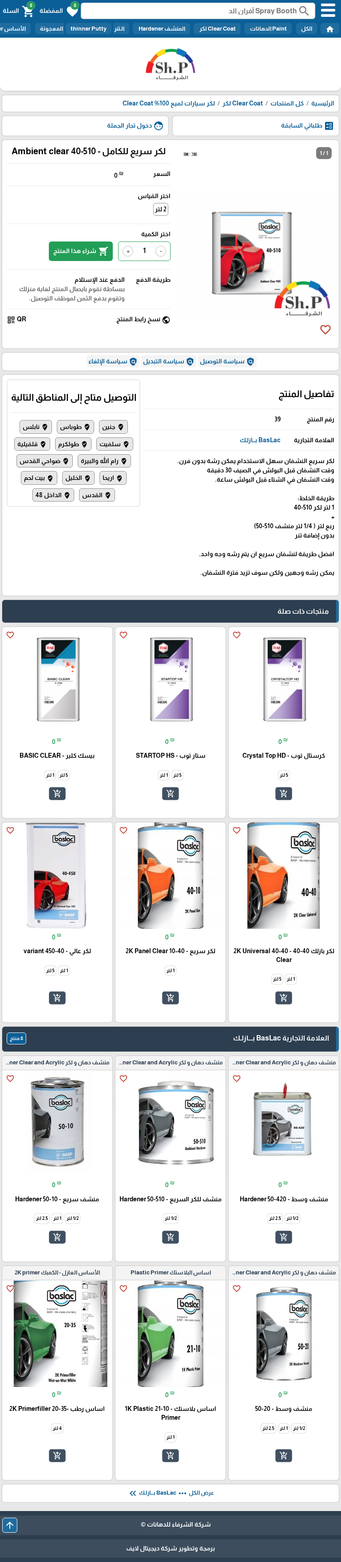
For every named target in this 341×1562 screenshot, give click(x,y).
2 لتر (161, 209)
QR (16, 320)
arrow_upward (9, 1525)
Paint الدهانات (268, 28)
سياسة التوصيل (227, 361)
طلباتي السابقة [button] (307, 126)
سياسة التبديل (168, 361)
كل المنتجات (287, 103)
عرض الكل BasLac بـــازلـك (170, 1493)
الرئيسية (322, 103)
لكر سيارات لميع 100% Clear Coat (169, 103)
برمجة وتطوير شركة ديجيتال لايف (170, 1548)
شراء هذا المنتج (80, 251)
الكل (306, 28)
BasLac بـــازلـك (260, 440)
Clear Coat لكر (217, 28)
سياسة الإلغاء (113, 361)
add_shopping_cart (283, 793)
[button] (59, 10)
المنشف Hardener (161, 28)
